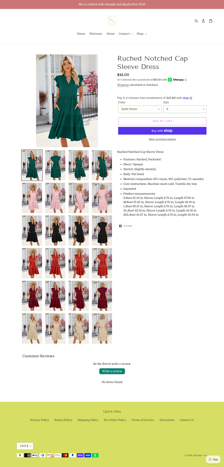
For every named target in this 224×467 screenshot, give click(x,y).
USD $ (24, 446)
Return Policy (63, 420)
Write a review (112, 371)
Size (166, 102)
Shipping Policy (88, 420)
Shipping (123, 84)
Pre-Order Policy (115, 420)
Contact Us (187, 420)
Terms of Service (142, 420)
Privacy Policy (39, 420)
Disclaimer (167, 420)
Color (121, 102)
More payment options (162, 139)
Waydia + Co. (200, 455)
